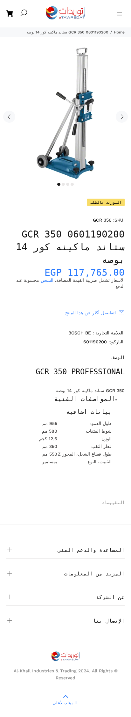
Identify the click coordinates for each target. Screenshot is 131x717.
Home (119, 32)
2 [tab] (63, 184)
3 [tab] (67, 184)
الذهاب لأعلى (65, 703)
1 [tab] (58, 184)
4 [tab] (72, 184)
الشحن (47, 280)
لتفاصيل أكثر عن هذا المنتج (90, 312)
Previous (9, 117)
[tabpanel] (65, 113)
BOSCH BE (79, 332)
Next (122, 117)
